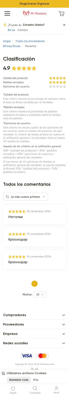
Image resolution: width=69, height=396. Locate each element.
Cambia (22, 30)
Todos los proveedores (30, 41)
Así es (11, 30)
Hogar (7, 41)
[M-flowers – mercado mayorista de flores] (34, 13)
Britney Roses (12, 46)
